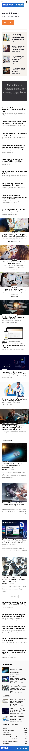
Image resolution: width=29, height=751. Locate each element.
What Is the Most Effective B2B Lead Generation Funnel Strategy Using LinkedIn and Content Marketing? (13, 147)
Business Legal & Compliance (9, 314)
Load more (14, 596)
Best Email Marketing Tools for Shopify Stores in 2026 (14, 134)
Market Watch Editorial (14, 241)
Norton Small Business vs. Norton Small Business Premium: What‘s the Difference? (13, 345)
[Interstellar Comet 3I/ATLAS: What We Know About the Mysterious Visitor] (14, 452)
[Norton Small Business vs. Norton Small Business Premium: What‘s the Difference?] (14, 334)
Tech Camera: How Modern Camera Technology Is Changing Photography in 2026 (13, 579)
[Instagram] (20, 748)
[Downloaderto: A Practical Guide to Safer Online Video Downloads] (14, 529)
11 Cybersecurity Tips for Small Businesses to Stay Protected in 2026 (14, 373)
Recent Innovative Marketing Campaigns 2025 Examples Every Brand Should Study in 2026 (14, 197)
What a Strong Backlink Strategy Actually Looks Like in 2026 (12, 184)
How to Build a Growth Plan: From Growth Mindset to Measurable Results (18, 37)
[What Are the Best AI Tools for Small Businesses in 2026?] (6, 48)
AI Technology (5, 461)
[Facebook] (17, 748)
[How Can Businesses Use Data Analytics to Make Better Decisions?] (6, 59)
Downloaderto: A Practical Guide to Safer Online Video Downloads (14, 541)
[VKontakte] (23, 748)
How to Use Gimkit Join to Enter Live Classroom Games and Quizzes (13, 210)
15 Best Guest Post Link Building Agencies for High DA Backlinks (12, 160)
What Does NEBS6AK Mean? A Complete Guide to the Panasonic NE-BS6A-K (14, 603)
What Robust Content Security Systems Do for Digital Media (13, 504)
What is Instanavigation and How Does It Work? (14, 172)
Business (14, 232)
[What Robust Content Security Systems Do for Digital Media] (14, 492)
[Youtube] (26, 748)
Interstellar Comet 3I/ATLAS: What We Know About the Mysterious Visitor (12, 465)
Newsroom (4, 469)
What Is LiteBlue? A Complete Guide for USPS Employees (14, 639)
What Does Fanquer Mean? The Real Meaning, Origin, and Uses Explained (13, 615)
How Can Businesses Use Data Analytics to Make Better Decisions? (18, 59)
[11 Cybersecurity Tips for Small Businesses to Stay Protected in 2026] (14, 362)
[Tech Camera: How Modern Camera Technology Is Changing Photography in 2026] (14, 566)
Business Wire (14, 269)
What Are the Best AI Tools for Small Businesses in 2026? (18, 47)
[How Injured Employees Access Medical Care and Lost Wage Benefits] (14, 389)
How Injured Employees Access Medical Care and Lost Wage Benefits (14, 400)
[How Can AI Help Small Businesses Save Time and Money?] (6, 70)
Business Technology (6, 500)
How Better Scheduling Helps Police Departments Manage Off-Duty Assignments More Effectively (13, 427)
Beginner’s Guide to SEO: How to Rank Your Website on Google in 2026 (14, 122)
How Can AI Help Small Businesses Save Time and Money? (18, 69)
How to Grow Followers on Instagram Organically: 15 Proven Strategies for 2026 (14, 109)
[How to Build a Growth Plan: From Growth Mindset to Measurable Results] (6, 37)
